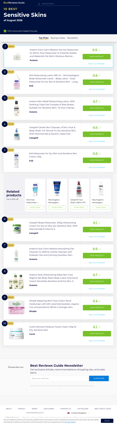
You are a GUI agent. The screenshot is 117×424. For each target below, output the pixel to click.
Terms (34, 409)
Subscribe (98, 378)
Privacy (21, 409)
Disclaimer (49, 409)
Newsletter (72, 38)
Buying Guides (58, 38)
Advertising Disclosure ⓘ (35, 412)
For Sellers (82, 409)
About (9, 409)
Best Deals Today (103, 409)
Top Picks (43, 38)
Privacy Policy (70, 422)
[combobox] (58, 4)
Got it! (107, 421)
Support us (65, 409)
